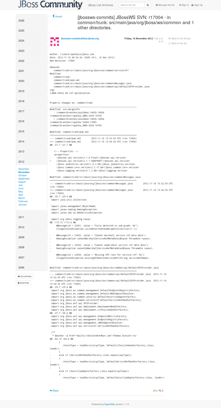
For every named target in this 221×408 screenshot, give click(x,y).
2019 (21, 91)
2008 (21, 247)
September (24, 178)
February (23, 201)
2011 (21, 217)
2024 (21, 40)
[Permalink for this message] (162, 41)
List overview (25, 276)
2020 (21, 81)
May (20, 191)
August (22, 181)
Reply (55, 390)
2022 (21, 61)
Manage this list (166, 4)
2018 (21, 101)
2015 (21, 131)
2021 (21, 71)
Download (24, 282)
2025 (21, 30)
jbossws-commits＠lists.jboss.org (80, 38)
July (20, 185)
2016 (21, 121)
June (20, 188)
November (24, 172)
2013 (21, 151)
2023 (21, 51)
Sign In (185, 4)
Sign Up (198, 4)
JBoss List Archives (100, 5)
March (21, 198)
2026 (21, 20)
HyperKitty (109, 404)
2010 (21, 227)
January (22, 204)
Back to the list (179, 43)
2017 (21, 111)
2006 (21, 267)
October (22, 175)
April (20, 194)
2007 (21, 257)
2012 (21, 161)
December (23, 168)
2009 (21, 237)
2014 (21, 141)
